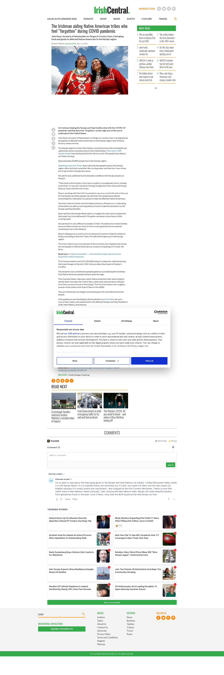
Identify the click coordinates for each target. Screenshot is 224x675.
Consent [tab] (68, 321)
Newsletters (147, 8)
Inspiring (85, 375)
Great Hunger (74, 375)
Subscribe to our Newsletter (62, 629)
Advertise (102, 630)
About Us (101, 624)
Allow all (149, 361)
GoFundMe (109, 299)
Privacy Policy (104, 634)
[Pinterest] (174, 9)
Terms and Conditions (107, 637)
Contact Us (102, 627)
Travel (130, 630)
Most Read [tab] (144, 28)
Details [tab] (97, 321)
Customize (110, 361)
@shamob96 (70, 43)
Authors (101, 617)
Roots (129, 634)
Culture (130, 627)
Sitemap (101, 644)
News (129, 617)
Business (131, 620)
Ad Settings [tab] (126, 321)
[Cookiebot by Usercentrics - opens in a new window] (156, 312)
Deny (74, 361)
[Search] (175, 19)
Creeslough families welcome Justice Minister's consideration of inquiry (62, 416)
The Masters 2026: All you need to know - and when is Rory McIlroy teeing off (115, 415)
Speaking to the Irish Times (70, 165)
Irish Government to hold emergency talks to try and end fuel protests (89, 414)
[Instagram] (169, 9)
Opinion (130, 624)
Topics (100, 620)
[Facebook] (159, 9)
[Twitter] (164, 9)
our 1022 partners (72, 333)
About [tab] (156, 321)
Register (101, 640)
